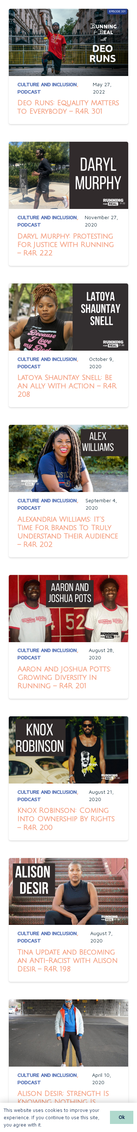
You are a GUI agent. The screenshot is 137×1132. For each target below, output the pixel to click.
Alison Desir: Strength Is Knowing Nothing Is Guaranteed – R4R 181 (63, 1102)
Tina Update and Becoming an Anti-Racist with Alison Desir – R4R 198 (68, 960)
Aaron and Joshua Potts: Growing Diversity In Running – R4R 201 (64, 677)
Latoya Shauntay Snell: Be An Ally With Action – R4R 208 (67, 386)
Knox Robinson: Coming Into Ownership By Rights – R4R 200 (66, 819)
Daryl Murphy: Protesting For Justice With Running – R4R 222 (66, 244)
